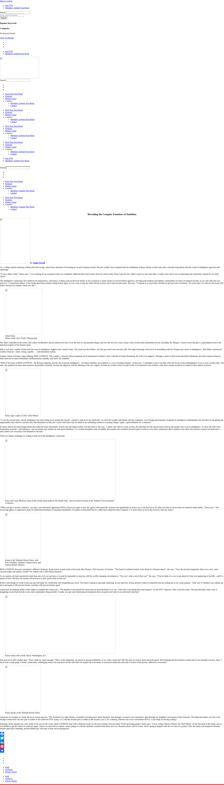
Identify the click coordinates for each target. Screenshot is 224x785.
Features (8, 96)
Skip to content (6, 1)
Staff (7, 767)
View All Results (7, 38)
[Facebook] (112, 734)
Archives (9, 770)
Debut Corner (10, 99)
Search (3, 12)
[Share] (112, 750)
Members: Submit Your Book (22, 103)
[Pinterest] (112, 746)
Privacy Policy (11, 772)
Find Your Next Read (14, 94)
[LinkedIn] (112, 742)
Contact (13, 106)
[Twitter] (112, 738)
